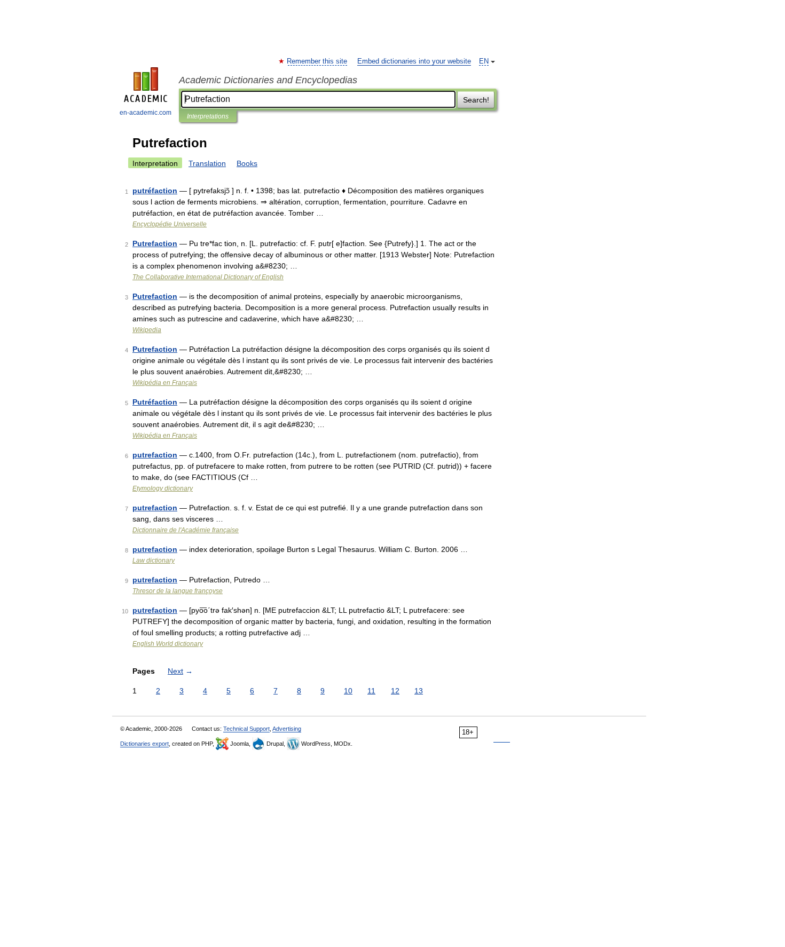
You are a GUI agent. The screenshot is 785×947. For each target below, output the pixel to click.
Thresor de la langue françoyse (177, 591)
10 (348, 690)
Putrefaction (154, 243)
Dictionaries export (144, 743)
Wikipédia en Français (164, 382)
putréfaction (154, 190)
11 (371, 690)
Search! (476, 100)
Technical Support (246, 728)
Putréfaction (154, 402)
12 (395, 690)
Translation (207, 163)
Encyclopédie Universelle (169, 224)
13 (418, 690)
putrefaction (154, 455)
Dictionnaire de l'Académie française (185, 530)
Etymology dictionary (162, 488)
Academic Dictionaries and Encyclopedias (268, 80)
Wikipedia (146, 330)
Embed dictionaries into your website (414, 61)
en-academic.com (145, 112)
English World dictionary (167, 644)
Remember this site (317, 61)
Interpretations (208, 116)
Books (247, 163)
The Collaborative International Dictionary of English (208, 277)
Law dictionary (153, 560)
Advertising (286, 728)
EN (484, 61)
